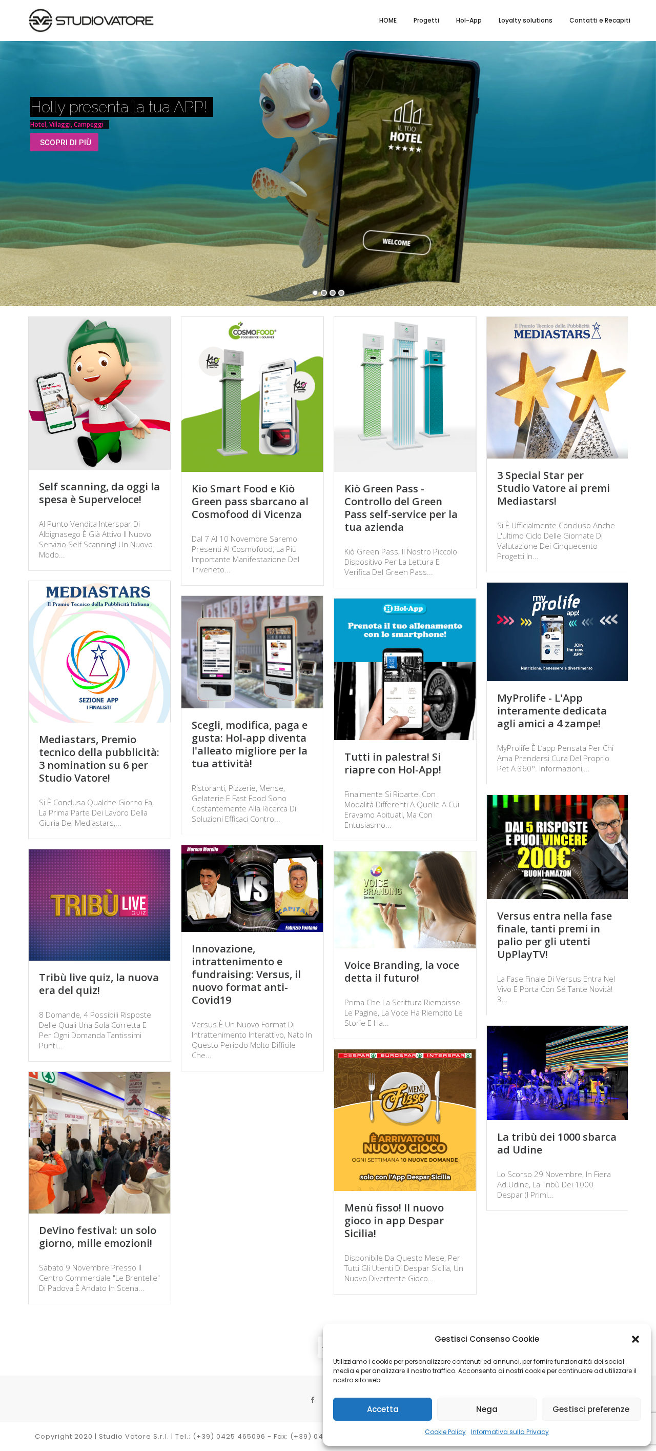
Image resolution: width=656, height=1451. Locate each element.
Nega (487, 1409)
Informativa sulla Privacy (510, 1431)
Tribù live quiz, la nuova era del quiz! (99, 984)
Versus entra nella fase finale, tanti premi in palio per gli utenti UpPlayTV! (554, 935)
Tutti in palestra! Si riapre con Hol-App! (392, 763)
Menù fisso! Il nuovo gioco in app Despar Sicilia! (394, 1220)
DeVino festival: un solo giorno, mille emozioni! (97, 1236)
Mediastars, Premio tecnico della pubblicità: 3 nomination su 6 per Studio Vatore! (99, 758)
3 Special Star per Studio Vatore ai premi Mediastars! (553, 488)
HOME (388, 20)
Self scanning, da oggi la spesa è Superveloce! (99, 493)
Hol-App (469, 20)
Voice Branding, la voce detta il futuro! (401, 971)
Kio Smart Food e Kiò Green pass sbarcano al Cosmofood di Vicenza (250, 501)
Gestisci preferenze (590, 1409)
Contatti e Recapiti (599, 20)
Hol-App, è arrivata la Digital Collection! (245, 1425)
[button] (635, 1339)
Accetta (383, 1409)
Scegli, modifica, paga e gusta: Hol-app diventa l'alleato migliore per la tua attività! (250, 744)
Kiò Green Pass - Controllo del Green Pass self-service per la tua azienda (401, 507)
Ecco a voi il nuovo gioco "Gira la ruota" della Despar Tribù (252, 1200)
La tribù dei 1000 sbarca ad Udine (557, 1143)
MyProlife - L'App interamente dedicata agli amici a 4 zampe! (552, 710)
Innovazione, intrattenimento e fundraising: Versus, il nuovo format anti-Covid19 (246, 974)
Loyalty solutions (525, 20)
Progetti (426, 20)
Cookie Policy (445, 1431)
